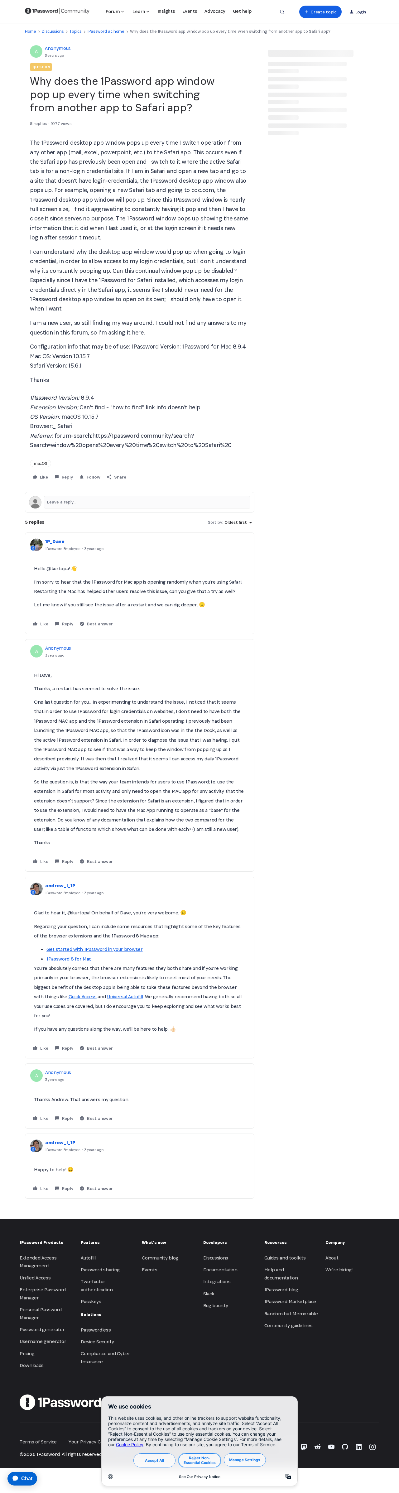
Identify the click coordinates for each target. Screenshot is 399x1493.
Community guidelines (288, 1325)
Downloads (32, 1365)
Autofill (88, 1258)
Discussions (53, 31)
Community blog (160, 1258)
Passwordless (96, 1330)
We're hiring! (339, 1269)
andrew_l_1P (60, 885)
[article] (139, 583)
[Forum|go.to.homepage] (57, 11)
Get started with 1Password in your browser (94, 949)
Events (189, 11)
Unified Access (35, 1277)
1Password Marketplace (290, 1301)
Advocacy (214, 11)
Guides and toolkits (285, 1258)
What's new (154, 1242)
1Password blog (281, 1289)
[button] (320, 12)
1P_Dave (55, 541)
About (331, 1258)
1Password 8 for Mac (68, 959)
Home (30, 31)
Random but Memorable (291, 1313)
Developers (215, 1242)
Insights (166, 11)
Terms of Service (38, 1441)
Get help (242, 11)
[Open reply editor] (139, 502)
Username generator (43, 1341)
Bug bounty (215, 1305)
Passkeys (91, 1301)
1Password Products (41, 1242)
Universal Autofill (125, 996)
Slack (208, 1293)
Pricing (27, 1353)
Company (335, 1242)
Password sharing (100, 1269)
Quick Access (83, 996)
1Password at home (105, 31)
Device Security (97, 1341)
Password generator (42, 1329)
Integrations (217, 1281)
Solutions (91, 1314)
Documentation (220, 1269)
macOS (40, 463)
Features (90, 1242)
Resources (275, 1242)
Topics (75, 31)
